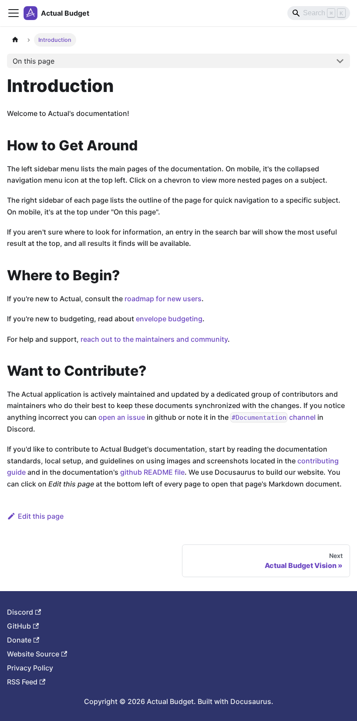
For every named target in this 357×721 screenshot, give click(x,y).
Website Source (33, 654)
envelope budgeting (169, 318)
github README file (152, 472)
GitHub (19, 626)
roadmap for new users (163, 298)
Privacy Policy (30, 667)
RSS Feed (22, 681)
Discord (20, 612)
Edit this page (41, 516)
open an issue (121, 417)
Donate (19, 640)
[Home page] (15, 40)
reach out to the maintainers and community (154, 339)
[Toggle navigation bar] (13, 13)
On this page (33, 61)
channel (274, 417)
